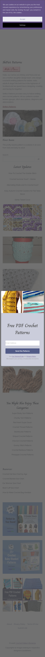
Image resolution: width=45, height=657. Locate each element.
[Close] (41, 294)
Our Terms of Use (18, 356)
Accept (22, 19)
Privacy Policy (31, 356)
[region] (22, 14)
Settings (22, 25)
